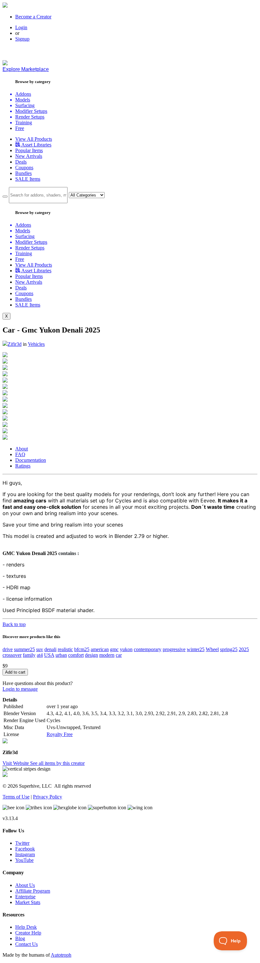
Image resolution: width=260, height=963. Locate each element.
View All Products (33, 139)
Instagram (25, 854)
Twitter (22, 843)
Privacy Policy (47, 796)
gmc (114, 649)
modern (106, 655)
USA (49, 655)
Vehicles (36, 344)
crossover (12, 655)
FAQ (20, 454)
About (21, 448)
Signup (22, 39)
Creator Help (28, 932)
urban (61, 655)
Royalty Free (60, 734)
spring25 (228, 649)
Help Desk (26, 927)
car (119, 655)
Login (21, 27)
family (29, 655)
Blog (20, 938)
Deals (21, 162)
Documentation (30, 460)
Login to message (20, 689)
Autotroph (61, 955)
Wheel (212, 649)
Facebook (25, 848)
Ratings (22, 466)
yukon (126, 649)
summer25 (24, 649)
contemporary (147, 649)
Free (19, 128)
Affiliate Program (32, 891)
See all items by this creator (57, 763)
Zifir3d (15, 344)
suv (39, 649)
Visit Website (16, 763)
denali (50, 649)
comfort (76, 655)
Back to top (14, 624)
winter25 (196, 649)
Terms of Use (16, 796)
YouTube (24, 860)
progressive (174, 649)
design (91, 655)
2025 (244, 649)
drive (8, 649)
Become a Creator (33, 16)
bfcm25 (81, 649)
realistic (65, 649)
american (100, 649)
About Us (25, 885)
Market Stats (27, 902)
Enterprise (25, 896)
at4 (40, 655)
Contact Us (26, 944)
